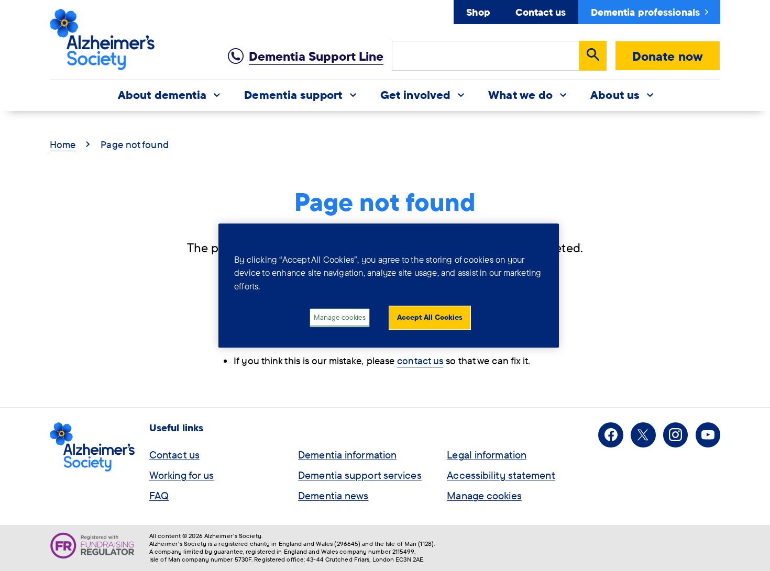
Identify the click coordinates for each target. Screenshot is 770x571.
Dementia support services (360, 475)
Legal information (486, 454)
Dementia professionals (645, 12)
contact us (420, 360)
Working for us (181, 475)
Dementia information (347, 454)
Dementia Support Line (316, 56)
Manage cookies (484, 495)
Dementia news (333, 495)
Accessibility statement (501, 475)
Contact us (540, 12)
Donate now (667, 56)
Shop (478, 12)
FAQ (159, 495)
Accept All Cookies (430, 317)
